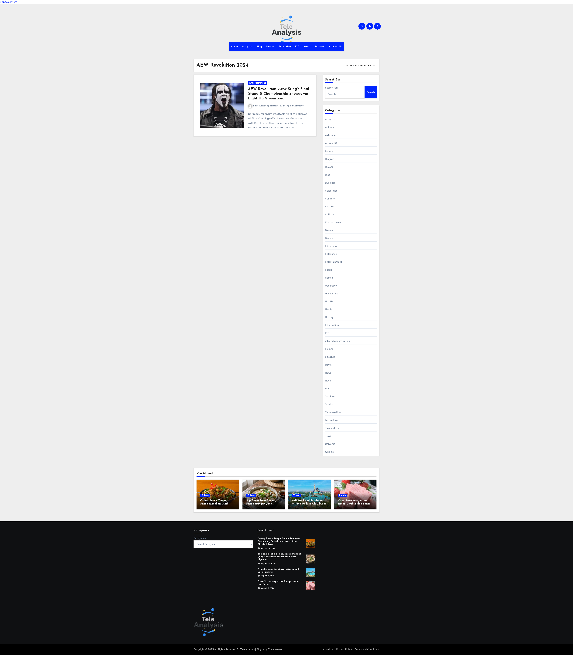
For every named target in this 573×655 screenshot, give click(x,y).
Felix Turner (259, 106)
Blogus (260, 649)
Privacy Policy (344, 649)
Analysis (247, 46)
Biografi (330, 159)
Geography (331, 285)
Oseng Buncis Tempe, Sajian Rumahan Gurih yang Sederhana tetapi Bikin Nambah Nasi (279, 541)
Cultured (330, 214)
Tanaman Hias (333, 412)
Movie (328, 364)
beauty (329, 151)
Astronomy (331, 135)
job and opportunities (337, 341)
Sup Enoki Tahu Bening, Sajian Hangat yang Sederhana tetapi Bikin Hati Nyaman (279, 557)
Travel (328, 436)
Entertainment (257, 83)
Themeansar (275, 649)
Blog (259, 46)
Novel (328, 380)
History (329, 317)
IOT (297, 46)
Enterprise (285, 46)
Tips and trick (333, 428)
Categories (200, 538)
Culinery (330, 198)
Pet (327, 388)
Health (329, 301)
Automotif (331, 143)
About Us (328, 649)
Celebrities (331, 190)
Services (320, 46)
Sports (329, 404)
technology (331, 420)
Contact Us (335, 46)
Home (234, 46)
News (307, 46)
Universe (330, 444)
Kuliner (329, 349)
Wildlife (329, 451)
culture (329, 206)
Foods (328, 269)
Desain (329, 230)
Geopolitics (331, 293)
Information (332, 325)
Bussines (330, 182)
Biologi (329, 167)
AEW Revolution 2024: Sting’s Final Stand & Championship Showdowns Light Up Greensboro (278, 93)
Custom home (333, 222)
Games (329, 277)
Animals (329, 127)
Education (331, 246)
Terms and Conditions (367, 649)
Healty (329, 309)
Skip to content (8, 2)
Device (270, 46)
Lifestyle (330, 356)
